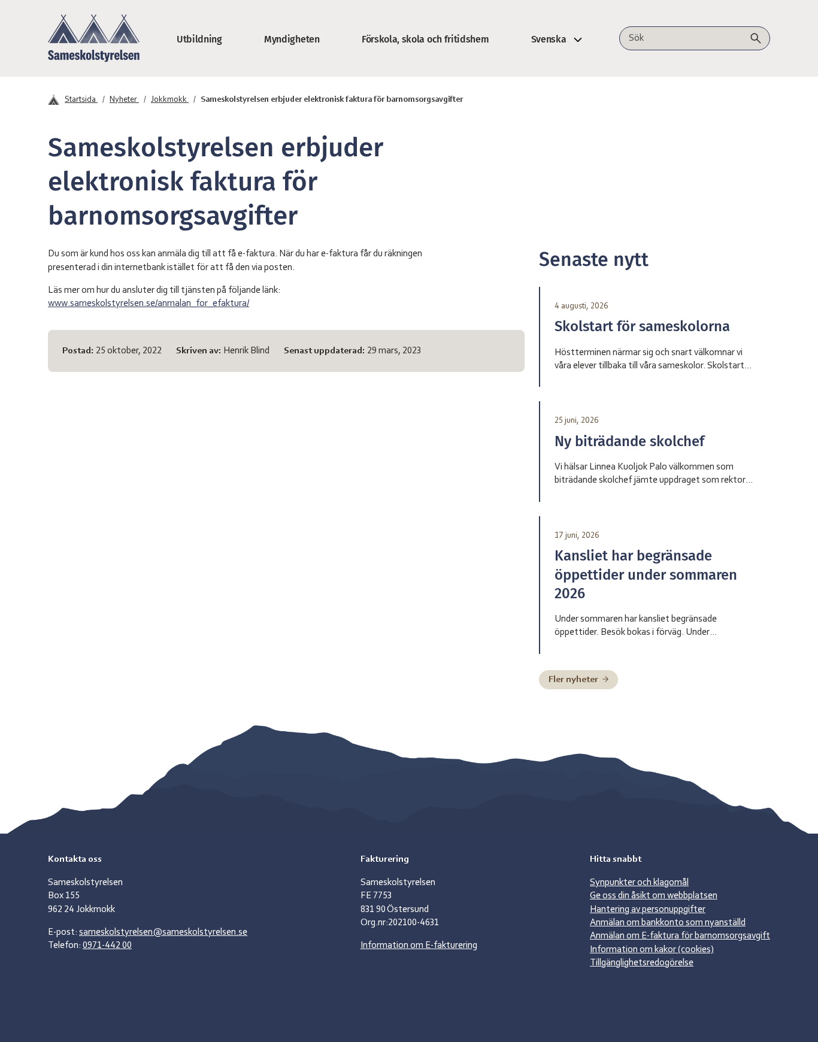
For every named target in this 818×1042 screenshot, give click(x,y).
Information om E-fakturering (418, 945)
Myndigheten (291, 39)
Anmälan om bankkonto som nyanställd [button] (668, 923)
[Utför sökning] (756, 38)
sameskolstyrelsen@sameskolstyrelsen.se (163, 932)
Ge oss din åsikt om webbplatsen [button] (653, 896)
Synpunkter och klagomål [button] (639, 882)
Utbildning (199, 39)
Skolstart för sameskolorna (642, 326)
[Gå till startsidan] (94, 38)
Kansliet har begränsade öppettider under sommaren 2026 (646, 574)
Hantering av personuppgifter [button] (647, 909)
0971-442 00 (107, 945)
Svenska (548, 39)
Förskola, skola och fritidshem (425, 39)
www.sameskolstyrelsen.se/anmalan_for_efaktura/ (148, 303)
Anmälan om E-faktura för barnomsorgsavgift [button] (680, 936)
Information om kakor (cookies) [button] (652, 950)
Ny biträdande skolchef (629, 441)
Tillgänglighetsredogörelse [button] (641, 963)
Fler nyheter (574, 679)
